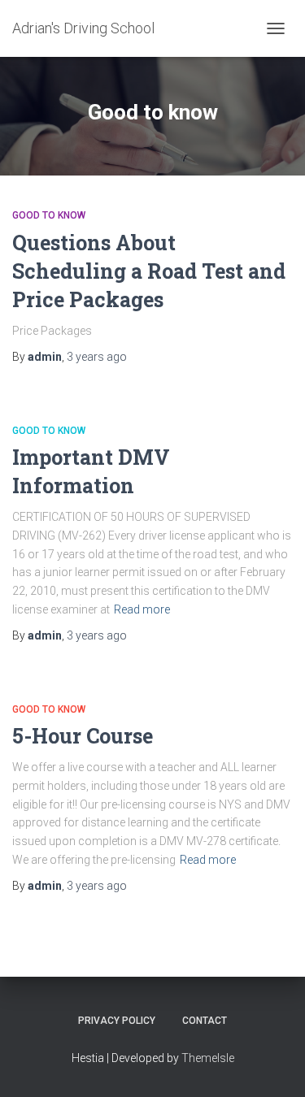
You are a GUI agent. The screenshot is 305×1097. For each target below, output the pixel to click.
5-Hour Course (82, 735)
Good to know (48, 215)
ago (97, 356)
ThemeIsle (207, 1057)
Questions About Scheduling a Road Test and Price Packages (148, 271)
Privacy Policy (116, 1020)
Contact (204, 1020)
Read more (142, 609)
